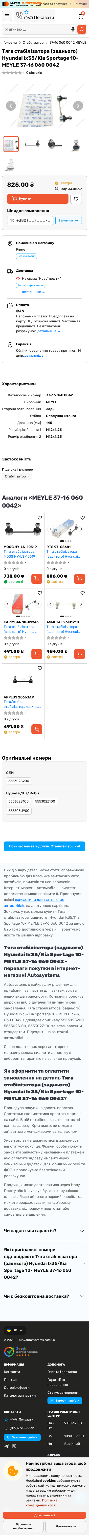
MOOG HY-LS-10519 (20, 547)
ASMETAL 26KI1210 (62, 622)
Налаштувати (66, 1526)
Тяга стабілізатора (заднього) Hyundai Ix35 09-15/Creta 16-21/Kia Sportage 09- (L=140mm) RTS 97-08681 (63, 554)
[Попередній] (11, 105)
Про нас (10, 1380)
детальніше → (33, 292)
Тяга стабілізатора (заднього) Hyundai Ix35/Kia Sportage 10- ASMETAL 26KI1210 (63, 629)
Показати (39, 17)
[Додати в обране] (76, 199)
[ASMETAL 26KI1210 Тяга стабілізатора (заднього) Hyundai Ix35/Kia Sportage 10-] (65, 604)
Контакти (80, 4)
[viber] (14, 1446)
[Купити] (36, 579)
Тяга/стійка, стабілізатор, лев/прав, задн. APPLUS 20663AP (23, 704)
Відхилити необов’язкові (23, 1526)
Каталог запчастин (20, 1395)
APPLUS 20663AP (19, 697)
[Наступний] (78, 105)
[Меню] (7, 16)
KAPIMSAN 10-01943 (21, 622)
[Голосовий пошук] (73, 29)
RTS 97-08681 (58, 547)
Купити (25, 199)
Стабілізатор (33, 42)
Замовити (66, 220)
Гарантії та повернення (57, 1382)
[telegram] (6, 1446)
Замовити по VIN (67, 1400)
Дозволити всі (44, 1515)
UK (15, 1330)
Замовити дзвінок (25, 1437)
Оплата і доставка (62, 1372)
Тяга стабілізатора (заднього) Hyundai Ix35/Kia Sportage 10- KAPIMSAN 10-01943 (21, 629)
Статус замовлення (63, 1392)
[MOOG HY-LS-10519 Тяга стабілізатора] (23, 529)
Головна (10, 42)
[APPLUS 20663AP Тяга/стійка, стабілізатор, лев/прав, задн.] (23, 679)
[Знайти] (81, 29)
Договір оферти (17, 1388)
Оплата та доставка (53, 4)
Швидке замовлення (28, 210)
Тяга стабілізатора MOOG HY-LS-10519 (19, 554)
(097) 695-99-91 (22, 1428)
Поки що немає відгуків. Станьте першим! (44, 846)
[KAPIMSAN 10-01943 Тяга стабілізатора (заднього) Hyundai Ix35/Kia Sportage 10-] (23, 604)
